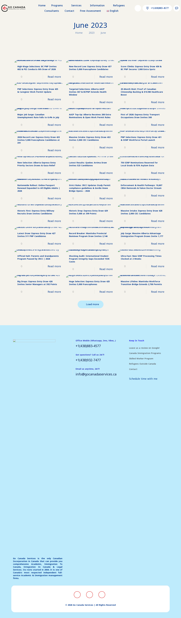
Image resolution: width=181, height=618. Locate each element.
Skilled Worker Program (141, 359)
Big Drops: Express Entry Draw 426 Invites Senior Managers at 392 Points (37, 283)
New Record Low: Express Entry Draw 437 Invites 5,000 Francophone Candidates (90, 68)
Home (79, 32)
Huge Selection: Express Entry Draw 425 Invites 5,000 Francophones (89, 283)
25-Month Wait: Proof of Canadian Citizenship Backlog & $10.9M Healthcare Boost (142, 92)
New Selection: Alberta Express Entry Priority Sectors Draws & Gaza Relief (36, 164)
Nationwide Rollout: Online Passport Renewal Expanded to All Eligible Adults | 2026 (38, 188)
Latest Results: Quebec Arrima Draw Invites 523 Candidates (88, 164)
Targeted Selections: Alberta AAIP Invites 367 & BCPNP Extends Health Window (87, 92)
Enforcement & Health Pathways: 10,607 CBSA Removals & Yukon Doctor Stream (141, 186)
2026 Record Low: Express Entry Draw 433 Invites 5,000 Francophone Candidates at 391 (38, 140)
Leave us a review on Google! (144, 348)
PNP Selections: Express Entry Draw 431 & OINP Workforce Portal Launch (141, 138)
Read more (54, 76)
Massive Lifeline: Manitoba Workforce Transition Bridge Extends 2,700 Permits (141, 283)
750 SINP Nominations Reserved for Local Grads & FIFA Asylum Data (139, 164)
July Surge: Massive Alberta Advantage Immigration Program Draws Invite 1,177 (142, 235)
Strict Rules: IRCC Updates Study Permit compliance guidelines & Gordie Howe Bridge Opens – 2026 (89, 188)
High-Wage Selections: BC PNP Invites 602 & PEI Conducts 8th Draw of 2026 (37, 68)
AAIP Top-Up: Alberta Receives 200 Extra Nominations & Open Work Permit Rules (90, 116)
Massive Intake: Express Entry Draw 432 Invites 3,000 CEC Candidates (89, 138)
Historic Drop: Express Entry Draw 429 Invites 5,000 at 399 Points (88, 212)
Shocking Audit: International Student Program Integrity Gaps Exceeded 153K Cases (89, 259)
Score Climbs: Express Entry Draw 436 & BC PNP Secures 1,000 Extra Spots (141, 68)
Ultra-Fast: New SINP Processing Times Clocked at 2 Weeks (141, 257)
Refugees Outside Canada (142, 364)
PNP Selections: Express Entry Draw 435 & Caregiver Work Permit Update (37, 90)
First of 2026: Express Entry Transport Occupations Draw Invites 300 (140, 116)
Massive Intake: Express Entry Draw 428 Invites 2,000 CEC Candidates (141, 212)
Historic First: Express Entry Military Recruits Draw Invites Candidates (35, 212)
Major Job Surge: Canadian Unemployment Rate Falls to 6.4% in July (38, 116)
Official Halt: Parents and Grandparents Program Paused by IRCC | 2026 (38, 257)
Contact (133, 369)
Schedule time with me (143, 378)
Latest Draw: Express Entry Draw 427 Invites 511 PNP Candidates (36, 235)
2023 (91, 32)
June (103, 32)
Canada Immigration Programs (145, 353)
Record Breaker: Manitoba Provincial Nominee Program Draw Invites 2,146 (88, 235)
